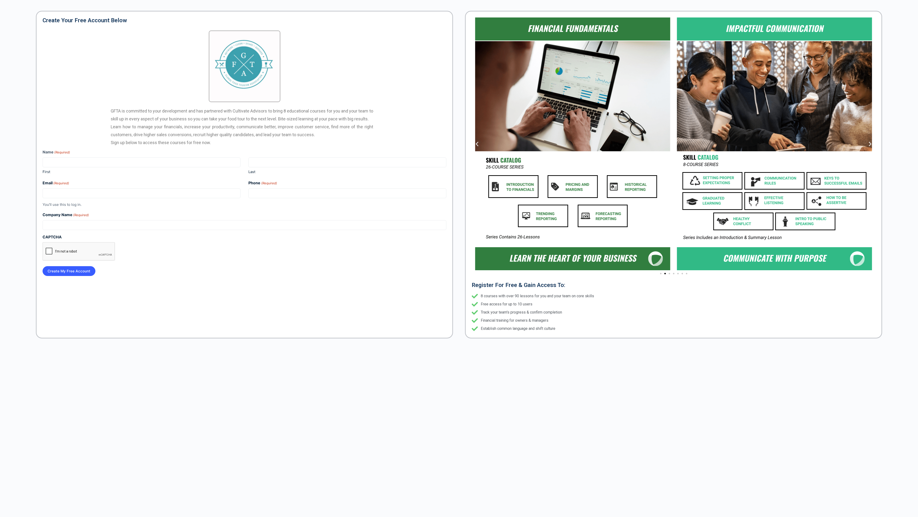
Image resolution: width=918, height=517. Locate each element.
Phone (262, 182)
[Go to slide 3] (669, 273)
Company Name (66, 214)
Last (251, 171)
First (46, 171)
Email (56, 182)
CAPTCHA (52, 237)
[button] (477, 144)
